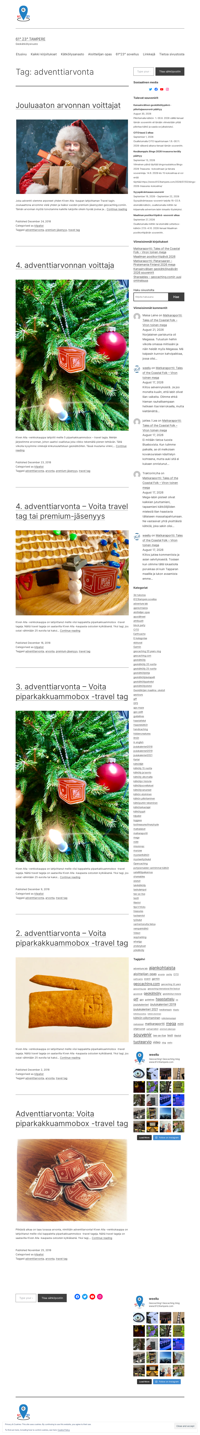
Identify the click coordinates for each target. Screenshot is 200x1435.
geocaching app (139, 989)
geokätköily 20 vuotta (144, 664)
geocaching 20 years (171, 984)
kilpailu (176, 1010)
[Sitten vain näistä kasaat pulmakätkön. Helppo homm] (178, 1100)
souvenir (142, 1034)
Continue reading (117, 209)
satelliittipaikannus (143, 872)
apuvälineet (139, 616)
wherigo (137, 941)
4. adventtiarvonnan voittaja (65, 265)
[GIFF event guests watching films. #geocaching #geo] (139, 1126)
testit (136, 898)
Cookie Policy (64, 1430)
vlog (164, 1042)
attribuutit (138, 620)
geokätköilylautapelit (144, 677)
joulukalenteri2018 (142, 746)
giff (135, 698)
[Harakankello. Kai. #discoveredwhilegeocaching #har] (152, 1087)
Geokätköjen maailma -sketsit (149, 690)
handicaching (140, 729)
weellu (146, 368)
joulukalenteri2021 (142, 755)
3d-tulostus (139, 595)
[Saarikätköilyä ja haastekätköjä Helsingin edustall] (165, 1113)
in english (138, 742)
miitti (181, 1023)
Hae (176, 297)
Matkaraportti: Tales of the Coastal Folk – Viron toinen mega (156, 250)
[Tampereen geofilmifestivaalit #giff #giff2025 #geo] (165, 1074)
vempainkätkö (140, 928)
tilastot (137, 902)
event (147, 978)
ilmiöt (136, 737)
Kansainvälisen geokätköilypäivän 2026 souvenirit (155, 270)
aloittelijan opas (141, 612)
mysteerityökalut (142, 859)
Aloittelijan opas (100, 54)
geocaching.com (142, 655)
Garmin (137, 646)
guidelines (138, 716)
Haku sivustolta (143, 290)
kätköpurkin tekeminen (145, 802)
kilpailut (39, 225)
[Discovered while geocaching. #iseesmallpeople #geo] (139, 1113)
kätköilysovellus (139, 1014)
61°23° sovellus (127, 54)
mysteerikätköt (141, 854)
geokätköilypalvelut (143, 681)
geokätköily (139, 659)
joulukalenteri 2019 (163, 1004)
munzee (137, 850)
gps (142, 999)
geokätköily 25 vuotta (144, 668)
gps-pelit (138, 711)
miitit (135, 841)
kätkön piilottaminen (144, 798)
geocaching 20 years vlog (147, 651)
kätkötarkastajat (141, 807)
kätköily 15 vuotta (142, 768)
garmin (156, 978)
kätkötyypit (139, 811)
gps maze (138, 707)
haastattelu (165, 999)
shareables (139, 876)
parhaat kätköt (152, 1029)
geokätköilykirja (141, 672)
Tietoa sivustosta (171, 54)
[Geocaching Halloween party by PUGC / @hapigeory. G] (139, 1087)
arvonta (50, 470)
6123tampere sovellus (145, 599)
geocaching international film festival (164, 988)
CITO (136, 629)
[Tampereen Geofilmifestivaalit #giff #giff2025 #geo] (178, 1074)
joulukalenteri (141, 1004)
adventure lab (140, 603)
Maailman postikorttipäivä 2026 (154, 256)
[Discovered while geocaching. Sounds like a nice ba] (178, 1087)
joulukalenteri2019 (142, 750)
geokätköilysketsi (142, 685)
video (156, 1042)
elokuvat (137, 642)
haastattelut (139, 720)
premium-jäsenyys (56, 229)
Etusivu (21, 54)
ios (177, 1000)
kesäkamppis (165, 1009)
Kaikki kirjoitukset (44, 54)
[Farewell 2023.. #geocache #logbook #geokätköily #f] (178, 1113)
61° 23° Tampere (30, 39)
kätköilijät (138, 763)
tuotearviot (139, 915)
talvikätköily (139, 885)
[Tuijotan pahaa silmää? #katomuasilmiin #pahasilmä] (139, 1074)
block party (139, 625)
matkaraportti (155, 1024)
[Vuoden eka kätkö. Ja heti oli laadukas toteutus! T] (152, 1100)
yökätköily (138, 950)
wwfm (169, 1042)
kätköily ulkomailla (142, 776)
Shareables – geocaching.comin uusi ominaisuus (157, 278)
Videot (136, 932)
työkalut (137, 919)
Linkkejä (149, 54)
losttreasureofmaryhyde (146, 824)
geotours (138, 694)
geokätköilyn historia (172, 994)
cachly (169, 974)
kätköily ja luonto (142, 772)
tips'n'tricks (139, 906)
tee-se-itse (139, 893)
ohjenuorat (139, 1028)
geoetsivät (137, 994)
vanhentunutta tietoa (144, 924)
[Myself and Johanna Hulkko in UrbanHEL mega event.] (165, 1126)
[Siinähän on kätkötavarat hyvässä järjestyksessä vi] (152, 1074)
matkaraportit (140, 833)
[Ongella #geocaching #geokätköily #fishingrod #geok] (165, 1087)
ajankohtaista (140, 608)
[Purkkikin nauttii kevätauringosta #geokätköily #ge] (139, 1100)
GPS (135, 703)
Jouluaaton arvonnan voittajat (68, 105)
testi (170, 1035)
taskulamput (139, 889)
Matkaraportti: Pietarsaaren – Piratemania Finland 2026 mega (154, 262)
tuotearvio (142, 1042)
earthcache (138, 979)
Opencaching (140, 863)
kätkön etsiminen (142, 794)
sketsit (136, 880)
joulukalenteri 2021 (145, 1009)
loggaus (137, 820)
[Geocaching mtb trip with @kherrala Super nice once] (178, 1126)
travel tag (74, 229)
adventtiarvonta (34, 229)
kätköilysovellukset (143, 785)
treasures (138, 911)
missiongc (138, 846)
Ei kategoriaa (140, 638)
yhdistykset (139, 945)
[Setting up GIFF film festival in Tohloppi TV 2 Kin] (152, 1126)
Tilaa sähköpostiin (170, 71)
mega (136, 837)
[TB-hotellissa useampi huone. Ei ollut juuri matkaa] (152, 1113)
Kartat (136, 759)
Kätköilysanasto (72, 54)
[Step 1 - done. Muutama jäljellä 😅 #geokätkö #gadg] (165, 1100)
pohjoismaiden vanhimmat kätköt (151, 867)
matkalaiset (139, 828)
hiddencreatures (142, 733)
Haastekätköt (140, 724)
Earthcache (139, 633)
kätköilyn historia (142, 781)
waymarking (139, 937)
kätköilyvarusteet (142, 789)
